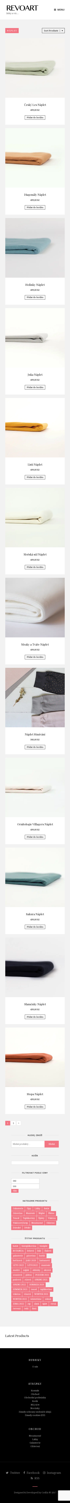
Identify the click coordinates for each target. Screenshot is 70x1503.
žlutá (34, 1308)
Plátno (51, 1213)
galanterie (18, 1256)
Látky (37, 1208)
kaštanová (45, 1260)
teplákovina (46, 1289)
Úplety (41, 1218)
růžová (28, 1280)
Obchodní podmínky (35, 1397)
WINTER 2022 (20, 1299)
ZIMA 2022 (18, 1304)
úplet (44, 1304)
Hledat (52, 1144)
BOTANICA (18, 1251)
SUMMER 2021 (20, 1289)
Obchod (35, 1394)
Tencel (16, 1218)
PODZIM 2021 (42, 1275)
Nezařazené (37, 1223)
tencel (34, 1289)
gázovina (31, 1256)
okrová (47, 1270)
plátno (29, 1275)
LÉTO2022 (32, 1265)
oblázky (36, 1270)
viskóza (16, 1294)
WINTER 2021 (41, 1294)
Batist (46, 1208)
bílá (39, 1251)
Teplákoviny (29, 1218)
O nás (35, 1366)
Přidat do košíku (35, 117)
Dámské (17, 1228)
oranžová (17, 1275)
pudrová (17, 1280)
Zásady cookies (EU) (35, 1415)
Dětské (27, 1228)
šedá (26, 1308)
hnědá (42, 1256)
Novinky (35, 1408)
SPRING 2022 (19, 1284)
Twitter (14, 1472)
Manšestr (30, 1213)
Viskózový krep (20, 1223)
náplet (26, 1270)
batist (15, 1246)
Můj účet (35, 1404)
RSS (36, 1478)
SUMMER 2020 (36, 1284)
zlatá (36, 1304)
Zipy (29, 1208)
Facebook (33, 1472)
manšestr (45, 1265)
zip (29, 1304)
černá (53, 1304)
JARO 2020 (31, 1260)
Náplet (42, 1213)
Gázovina (17, 1213)
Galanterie (18, 1208)
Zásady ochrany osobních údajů (35, 1412)
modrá (16, 1270)
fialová (48, 1251)
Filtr (15, 1191)
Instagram (53, 1472)
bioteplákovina (29, 1246)
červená (17, 1308)
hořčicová (17, 1260)
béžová (30, 1251)
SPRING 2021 (41, 1280)
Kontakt (35, 1390)
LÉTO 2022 (18, 1265)
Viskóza (52, 1218)
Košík (35, 1401)
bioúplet (43, 1246)
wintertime (35, 1299)
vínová (27, 1294)
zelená (48, 1299)
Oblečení (50, 1223)
